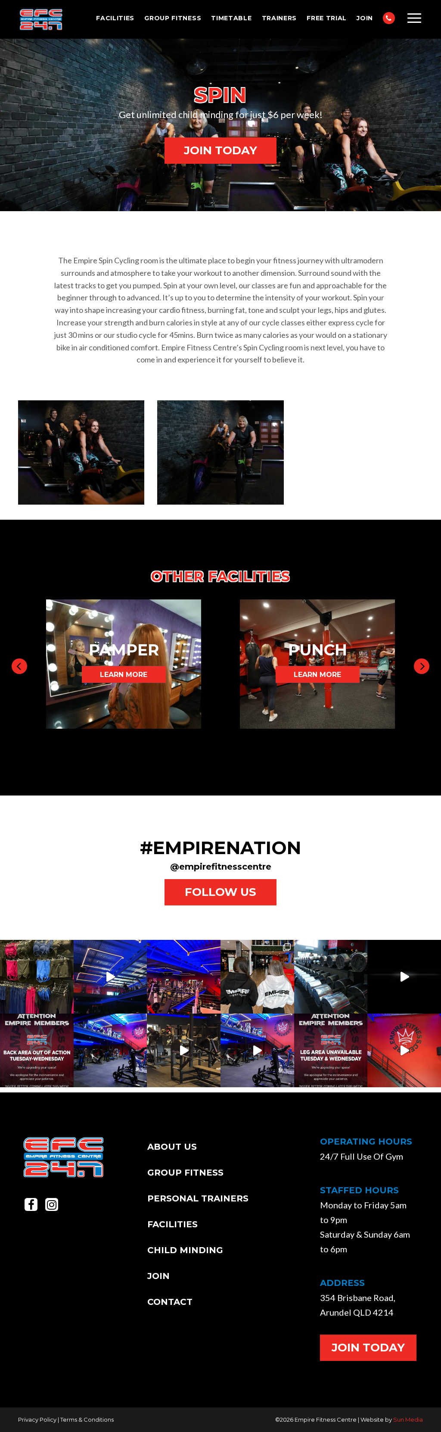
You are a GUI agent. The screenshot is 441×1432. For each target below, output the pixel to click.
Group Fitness (172, 18)
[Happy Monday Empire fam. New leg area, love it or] (110, 1050)
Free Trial (327, 18)
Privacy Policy (37, 1419)
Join (158, 1276)
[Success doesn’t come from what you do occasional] (404, 977)
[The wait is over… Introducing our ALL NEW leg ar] (257, 1050)
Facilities (115, 18)
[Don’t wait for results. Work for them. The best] (183, 977)
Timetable (231, 18)
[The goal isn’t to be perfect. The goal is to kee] (110, 977)
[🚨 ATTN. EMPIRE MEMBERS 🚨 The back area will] (37, 1050)
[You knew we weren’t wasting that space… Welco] (183, 1050)
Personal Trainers (197, 1198)
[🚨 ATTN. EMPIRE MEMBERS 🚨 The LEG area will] (331, 1050)
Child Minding (185, 1250)
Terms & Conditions (87, 1419)
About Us (172, 1147)
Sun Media (408, 1419)
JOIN (365, 18)
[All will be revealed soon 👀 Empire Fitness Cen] (404, 1050)
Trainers (279, 18)
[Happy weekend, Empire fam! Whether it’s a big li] (331, 977)
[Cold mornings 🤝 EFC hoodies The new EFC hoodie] (257, 977)
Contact (170, 1302)
